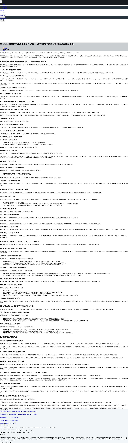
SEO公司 (5, 6)
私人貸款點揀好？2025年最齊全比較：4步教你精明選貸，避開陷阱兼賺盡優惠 (18, 414)
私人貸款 (5, 8)
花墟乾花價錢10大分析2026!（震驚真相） (10, 417)
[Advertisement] (64, 31)
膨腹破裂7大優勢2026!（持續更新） (8, 423)
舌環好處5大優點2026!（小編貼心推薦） (9, 420)
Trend (4, 12)
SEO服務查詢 (3, 15)
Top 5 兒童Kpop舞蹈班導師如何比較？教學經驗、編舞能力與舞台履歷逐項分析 (18, 411)
